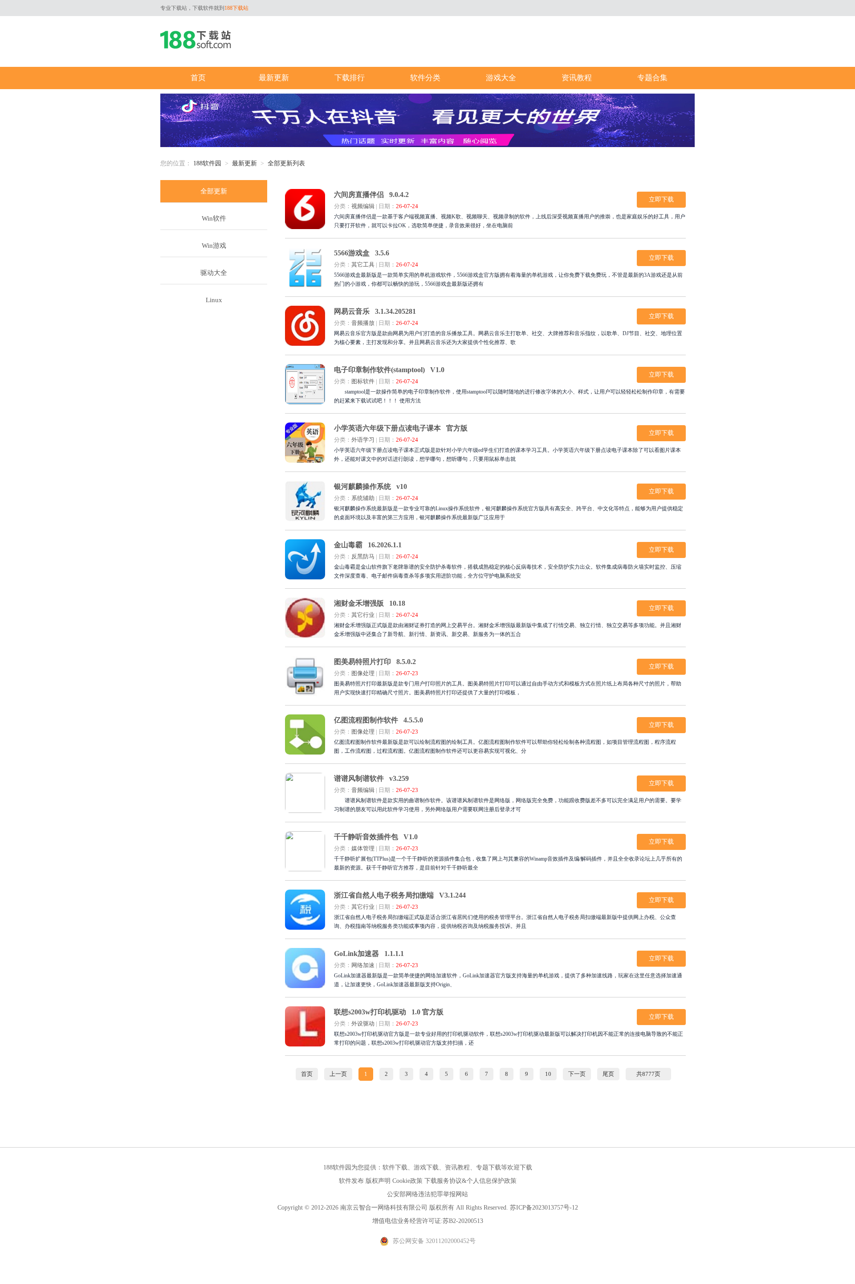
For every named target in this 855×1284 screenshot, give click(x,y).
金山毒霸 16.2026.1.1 (368, 545)
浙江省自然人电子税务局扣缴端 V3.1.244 (400, 895)
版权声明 (378, 1180)
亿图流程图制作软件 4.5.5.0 (378, 720)
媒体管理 (363, 848)
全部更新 (213, 191)
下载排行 (349, 78)
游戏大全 (501, 78)
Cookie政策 (407, 1180)
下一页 (577, 1074)
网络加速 (363, 965)
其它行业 (363, 614)
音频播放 (363, 323)
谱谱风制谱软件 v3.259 (371, 778)
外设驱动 (363, 1023)
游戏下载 (426, 1167)
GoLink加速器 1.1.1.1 (369, 953)
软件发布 (351, 1180)
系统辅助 (363, 498)
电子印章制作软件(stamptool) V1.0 (389, 369)
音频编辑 (363, 790)
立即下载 (661, 199)
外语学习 (363, 439)
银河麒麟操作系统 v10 (370, 486)
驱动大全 (213, 272)
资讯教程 (577, 78)
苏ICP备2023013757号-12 (544, 1207)
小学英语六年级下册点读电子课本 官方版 (401, 428)
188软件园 (207, 163)
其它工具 (363, 264)
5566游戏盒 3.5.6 (361, 253)
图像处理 (363, 673)
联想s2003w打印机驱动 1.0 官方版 (389, 1012)
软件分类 (425, 78)
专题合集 (652, 78)
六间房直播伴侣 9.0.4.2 (371, 194)
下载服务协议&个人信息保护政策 (470, 1180)
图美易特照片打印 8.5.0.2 (375, 661)
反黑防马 (363, 556)
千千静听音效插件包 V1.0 (376, 837)
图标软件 (363, 381)
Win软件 (214, 218)
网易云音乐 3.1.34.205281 (375, 311)
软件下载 (395, 1167)
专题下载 (488, 1167)
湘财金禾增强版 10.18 (369, 603)
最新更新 (274, 78)
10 (548, 1074)
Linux (214, 300)
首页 (198, 78)
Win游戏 (214, 245)
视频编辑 (363, 206)
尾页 (608, 1074)
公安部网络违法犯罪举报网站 (427, 1194)
